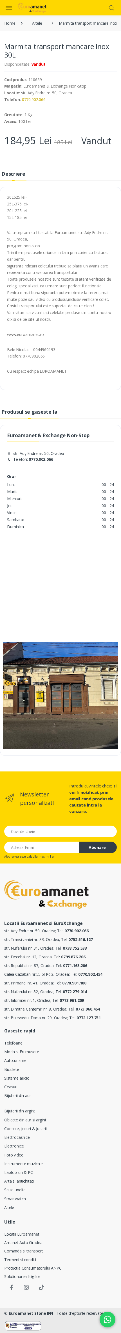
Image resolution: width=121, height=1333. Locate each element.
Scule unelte (15, 1189)
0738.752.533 (75, 948)
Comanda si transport (23, 1251)
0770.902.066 (34, 99)
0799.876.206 (73, 956)
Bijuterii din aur (17, 1095)
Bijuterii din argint (19, 1111)
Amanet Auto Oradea (23, 1242)
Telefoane (13, 1043)
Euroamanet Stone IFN (31, 1313)
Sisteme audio (17, 1078)
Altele (37, 23)
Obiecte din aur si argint (25, 1120)
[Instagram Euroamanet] (26, 1288)
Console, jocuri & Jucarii (25, 1128)
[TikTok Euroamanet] (42, 1288)
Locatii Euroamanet (21, 1234)
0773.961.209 (72, 1000)
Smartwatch (15, 1198)
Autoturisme (15, 1060)
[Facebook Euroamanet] (11, 1288)
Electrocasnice (17, 1137)
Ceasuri (10, 1086)
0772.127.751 (89, 1017)
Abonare (97, 847)
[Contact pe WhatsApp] (107, 1319)
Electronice (14, 1146)
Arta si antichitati (19, 1181)
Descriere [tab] (13, 173)
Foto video (14, 1155)
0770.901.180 (74, 983)
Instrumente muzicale (23, 1163)
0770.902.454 (90, 974)
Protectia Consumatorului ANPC (33, 1268)
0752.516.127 (80, 939)
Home (9, 23)
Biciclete (11, 1069)
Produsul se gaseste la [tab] (29, 411)
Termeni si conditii (20, 1259)
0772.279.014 (75, 991)
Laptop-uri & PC (18, 1172)
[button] (111, 7)
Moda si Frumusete (21, 1051)
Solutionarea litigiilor (22, 1276)
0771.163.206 (75, 965)
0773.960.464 (88, 1009)
